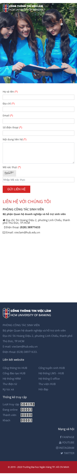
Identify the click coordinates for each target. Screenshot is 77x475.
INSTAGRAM (66, 448)
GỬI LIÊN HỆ (16, 189)
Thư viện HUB (47, 384)
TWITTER (68, 453)
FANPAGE (68, 437)
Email (8, 115)
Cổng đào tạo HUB (14, 373)
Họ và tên (10, 91)
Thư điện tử (10, 384)
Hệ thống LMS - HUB (51, 373)
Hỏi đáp (43, 389)
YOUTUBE (67, 442)
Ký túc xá (8, 389)
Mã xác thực (12, 167)
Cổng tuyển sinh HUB (51, 368)
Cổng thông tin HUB (15, 368)
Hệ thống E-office (49, 378)
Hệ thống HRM (12, 378)
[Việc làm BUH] (24, 11)
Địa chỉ (9, 103)
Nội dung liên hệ (14, 139)
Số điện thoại (12, 127)
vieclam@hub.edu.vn (27, 232)
